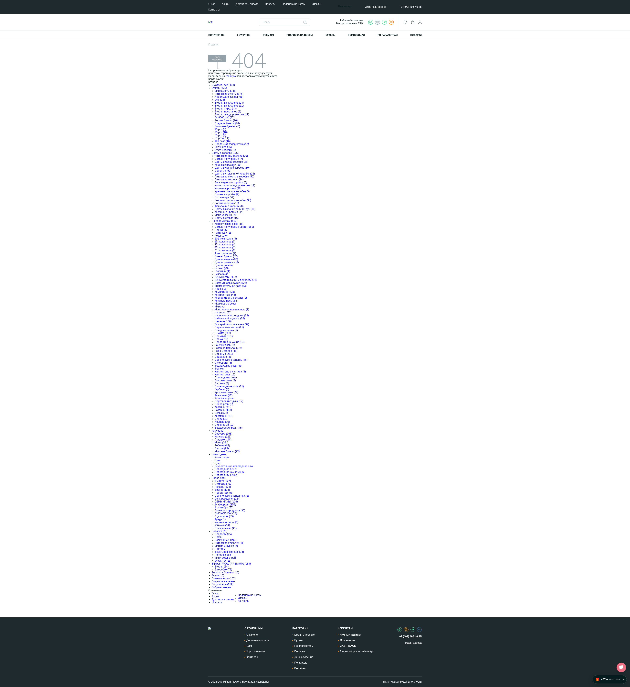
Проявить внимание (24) (229, 342)
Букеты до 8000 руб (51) (229, 105)
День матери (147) (226, 277)
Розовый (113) (223, 410)
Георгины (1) (222, 271)
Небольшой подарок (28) (230, 318)
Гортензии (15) (223, 232)
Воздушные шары (226, 540)
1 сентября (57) (224, 507)
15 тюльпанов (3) (225, 241)
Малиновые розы (225, 303)
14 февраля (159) (225, 504)
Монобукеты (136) (225, 90)
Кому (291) (217, 430)
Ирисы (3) (221, 288)
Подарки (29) (219, 531)
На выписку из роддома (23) (232, 315)
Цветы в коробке (304, 634)
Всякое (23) (222, 268)
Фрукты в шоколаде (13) (229, 551)
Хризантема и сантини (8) (230, 371)
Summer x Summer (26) (225, 572)
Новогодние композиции (229, 472)
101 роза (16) (223, 141)
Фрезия (219, 368)
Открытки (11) (223, 560)
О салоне (252, 634)
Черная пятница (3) (226, 522)
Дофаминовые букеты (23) (231, 283)
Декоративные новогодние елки (234, 466)
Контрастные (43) (225, 294)
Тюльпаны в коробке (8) (229, 206)
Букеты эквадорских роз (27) (232, 114)
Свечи (218, 537)
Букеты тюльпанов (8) (228, 111)
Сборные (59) (223, 170)
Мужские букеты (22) (227, 451)
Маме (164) (221, 442)
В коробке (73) (223, 569)
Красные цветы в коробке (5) (232, 191)
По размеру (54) (224, 197)
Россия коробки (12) (227, 203)
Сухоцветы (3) (223, 362)
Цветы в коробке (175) (225, 153)
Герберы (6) (222, 389)
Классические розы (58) (229, 223)
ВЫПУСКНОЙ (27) (226, 513)
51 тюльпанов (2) (225, 250)
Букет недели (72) (225, 150)
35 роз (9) (220, 135)
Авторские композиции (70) (231, 155)
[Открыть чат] (621, 667)
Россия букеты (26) (226, 120)
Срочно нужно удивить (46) (231, 359)
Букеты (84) (222, 566)
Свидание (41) (223, 356)
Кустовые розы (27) (226, 392)
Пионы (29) (221, 229)
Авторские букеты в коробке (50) (234, 176)
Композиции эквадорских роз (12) (235, 185)
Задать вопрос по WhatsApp (357, 651)
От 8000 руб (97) (224, 117)
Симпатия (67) (223, 483)
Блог (249, 645)
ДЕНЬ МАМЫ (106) (226, 501)
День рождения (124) (227, 498)
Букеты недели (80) (226, 259)
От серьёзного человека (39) (232, 324)
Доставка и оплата (247, 4)
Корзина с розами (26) (228, 188)
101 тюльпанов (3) (226, 238)
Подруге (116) (223, 439)
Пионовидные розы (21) (229, 386)
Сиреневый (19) (224, 424)
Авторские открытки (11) (229, 543)
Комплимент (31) (225, 291)
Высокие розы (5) (225, 380)
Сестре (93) (222, 448)
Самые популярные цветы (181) (234, 226)
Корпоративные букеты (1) (231, 297)
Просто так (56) (224, 492)
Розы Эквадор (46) (226, 350)
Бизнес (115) (222, 489)
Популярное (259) (222, 584)
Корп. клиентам (255, 651)
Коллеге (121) (223, 436)
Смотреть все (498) (223, 85)
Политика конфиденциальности (402, 681)
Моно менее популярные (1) (232, 309)
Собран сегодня (221, 587)
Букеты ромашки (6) (227, 262)
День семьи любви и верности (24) (236, 280)
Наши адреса (413, 642)
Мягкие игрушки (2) (226, 546)
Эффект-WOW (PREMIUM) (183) (231, 563)
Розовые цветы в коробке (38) (233, 200)
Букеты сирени (224, 265)
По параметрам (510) (224, 220)
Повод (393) (218, 478)
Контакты (214, 9)
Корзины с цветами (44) (229, 212)
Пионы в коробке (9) (227, 194)
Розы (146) (221, 235)
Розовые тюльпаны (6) (228, 348)
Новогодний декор (226, 475)
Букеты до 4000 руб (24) (229, 102)
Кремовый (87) (223, 415)
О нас (211, 4)
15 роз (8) (220, 129)
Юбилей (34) (222, 525)
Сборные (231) (224, 353)
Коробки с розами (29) (228, 164)
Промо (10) (221, 339)
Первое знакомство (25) (229, 327)
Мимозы (220, 306)
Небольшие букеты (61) (229, 96)
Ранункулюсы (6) (225, 345)
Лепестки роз (223, 554)
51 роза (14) (222, 138)
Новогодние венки (226, 469)
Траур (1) (220, 519)
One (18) (220, 99)
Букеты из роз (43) (226, 108)
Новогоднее (218, 454)
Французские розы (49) (228, 365)
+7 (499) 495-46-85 (410, 6)
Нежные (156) (223, 321)
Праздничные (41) (226, 528)
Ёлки (217, 460)
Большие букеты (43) (227, 126)
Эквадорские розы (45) (228, 427)
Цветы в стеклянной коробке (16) (235, 173)
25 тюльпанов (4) (225, 244)
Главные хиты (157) (223, 578)
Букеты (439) (219, 88)
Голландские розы (226, 377)
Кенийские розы (224, 398)
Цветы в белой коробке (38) (231, 161)
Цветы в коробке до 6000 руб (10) (235, 209)
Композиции (222, 457)
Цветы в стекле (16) (227, 218)
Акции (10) (217, 575)
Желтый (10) (222, 421)
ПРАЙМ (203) (223, 333)
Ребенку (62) (222, 445)
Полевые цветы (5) (226, 330)
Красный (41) (223, 407)
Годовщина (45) (224, 516)
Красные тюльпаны (226, 300)
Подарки (299, 651)
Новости (270, 4)
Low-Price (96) (223, 147)
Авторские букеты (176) (229, 93)
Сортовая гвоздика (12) (229, 401)
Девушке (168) (223, 433)
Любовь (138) (223, 486)
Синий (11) (221, 418)
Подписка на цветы (293, 4)
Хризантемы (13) (225, 374)
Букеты (298, 640)
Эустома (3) (222, 383)
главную (231, 76)
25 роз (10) (221, 132)
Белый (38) (221, 413)
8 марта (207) (223, 481)
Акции (225, 4)
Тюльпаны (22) (223, 395)
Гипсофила (221, 274)
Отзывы (317, 4)
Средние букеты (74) (227, 123)
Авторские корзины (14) (229, 179)
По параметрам (303, 645)
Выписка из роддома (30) (230, 510)
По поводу (300, 662)
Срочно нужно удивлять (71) (232, 495)
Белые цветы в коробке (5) (231, 182)
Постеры (220, 548)
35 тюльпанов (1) (225, 247)
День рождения (303, 657)
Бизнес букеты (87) (226, 256)
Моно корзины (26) (226, 215)
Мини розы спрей (225, 557)
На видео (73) (223, 312)
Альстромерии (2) (225, 253)
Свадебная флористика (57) (232, 144)
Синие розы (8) (224, 404)
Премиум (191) (224, 336)
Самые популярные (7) (229, 158)
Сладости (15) (223, 534)
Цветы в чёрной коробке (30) (232, 167)
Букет (218, 463)
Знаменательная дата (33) (231, 285)
